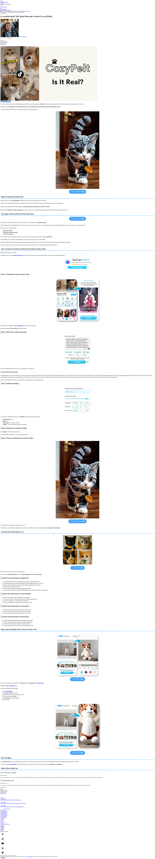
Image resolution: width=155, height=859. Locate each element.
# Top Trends (3, 787)
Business (2, 2)
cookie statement (29, 856)
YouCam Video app (17, 255)
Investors (2, 3)
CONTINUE (3, 857)
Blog (10, 11)
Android (20, 325)
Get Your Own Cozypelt (77, 218)
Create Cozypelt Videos (76, 191)
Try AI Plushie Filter (76, 679)
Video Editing (20, 11)
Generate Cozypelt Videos (77, 521)
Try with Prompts (77, 567)
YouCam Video (39, 683)
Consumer (6, 2)
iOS (15, 325)
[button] (77, 4)
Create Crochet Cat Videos (5, 101)
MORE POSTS (7, 809)
